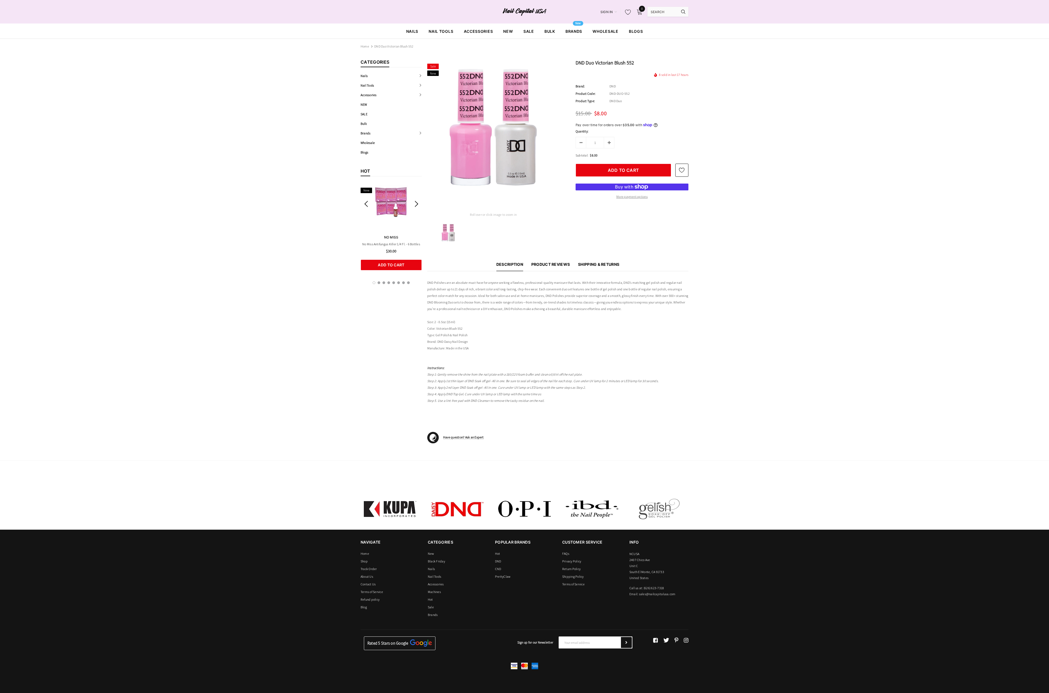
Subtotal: (582, 155)
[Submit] (626, 642)
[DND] (457, 509)
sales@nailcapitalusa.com (657, 594)
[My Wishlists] (626, 12)
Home (365, 46)
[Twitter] (666, 640)
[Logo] (525, 11)
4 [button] (388, 282)
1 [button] (374, 282)
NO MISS (391, 237)
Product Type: (585, 101)
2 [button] (379, 282)
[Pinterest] (676, 640)
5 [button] (393, 282)
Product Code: (586, 94)
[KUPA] (390, 509)
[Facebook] (655, 640)
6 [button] (398, 282)
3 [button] (383, 282)
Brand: (580, 86)
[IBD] (591, 509)
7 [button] (403, 282)
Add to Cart (391, 265)
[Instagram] (686, 640)
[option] (391, 227)
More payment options (632, 196)
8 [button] (408, 282)
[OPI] (524, 509)
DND (612, 86)
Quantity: (582, 131)
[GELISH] (658, 509)
